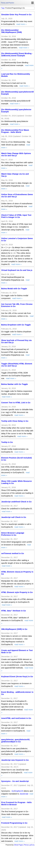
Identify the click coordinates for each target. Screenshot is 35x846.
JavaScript (24, 794)
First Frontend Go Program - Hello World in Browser (16, 803)
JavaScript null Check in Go (13, 517)
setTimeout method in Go (12, 553)
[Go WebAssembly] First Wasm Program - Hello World (15, 131)
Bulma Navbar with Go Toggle (14, 384)
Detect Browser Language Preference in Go (12, 534)
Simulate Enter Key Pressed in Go (16, 15)
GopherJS (19, 791)
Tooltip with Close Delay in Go (14, 421)
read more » (21, 24)
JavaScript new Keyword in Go (15, 760)
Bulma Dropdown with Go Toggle (16, 325)
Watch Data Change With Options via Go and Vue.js (16, 154)
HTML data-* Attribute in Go (13, 611)
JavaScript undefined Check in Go (16, 502)
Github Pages (18, 845)
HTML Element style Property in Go (17, 592)
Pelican (26, 845)
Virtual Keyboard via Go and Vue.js (16, 270)
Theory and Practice (7, 3)
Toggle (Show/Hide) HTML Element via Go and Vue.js (16, 365)
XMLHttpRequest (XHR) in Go (14, 629)
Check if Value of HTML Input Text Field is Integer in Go (16, 216)
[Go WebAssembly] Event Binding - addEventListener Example (17, 54)
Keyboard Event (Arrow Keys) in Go (17, 676)
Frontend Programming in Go (14, 823)
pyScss (31, 845)
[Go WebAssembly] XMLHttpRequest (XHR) (11, 31)
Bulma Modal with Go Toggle (14, 289)
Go (13, 791)
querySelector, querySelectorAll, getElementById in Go (15, 740)
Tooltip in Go (7, 442)
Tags (2, 8)
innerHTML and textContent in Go (16, 718)
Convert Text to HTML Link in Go (15, 403)
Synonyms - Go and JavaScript (15, 781)
